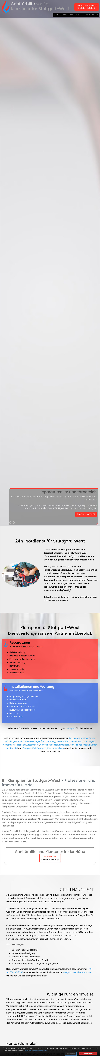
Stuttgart (70, 728)
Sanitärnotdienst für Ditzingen (55, 744)
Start (56, 15)
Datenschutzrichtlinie (38, 1051)
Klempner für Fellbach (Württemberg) (21, 744)
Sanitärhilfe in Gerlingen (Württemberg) (37, 741)
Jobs (71, 15)
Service (64, 15)
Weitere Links (91, 15)
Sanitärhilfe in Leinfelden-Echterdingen (75, 741)
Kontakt (80, 15)
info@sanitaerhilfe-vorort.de (77, 972)
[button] (10, 523)
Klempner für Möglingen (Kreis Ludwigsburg (43, 748)
